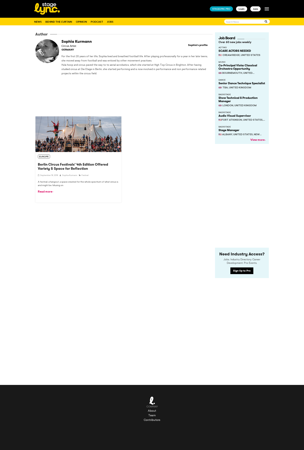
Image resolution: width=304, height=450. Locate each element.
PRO (221, 8)
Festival (85, 175)
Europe (44, 157)
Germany (67, 50)
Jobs (110, 21)
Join (255, 8)
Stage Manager (228, 130)
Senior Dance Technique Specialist (241, 83)
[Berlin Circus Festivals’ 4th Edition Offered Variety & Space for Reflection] (78, 134)
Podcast (97, 21)
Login (242, 8)
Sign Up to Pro (242, 271)
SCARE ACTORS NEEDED (234, 51)
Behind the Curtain (58, 21)
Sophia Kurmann (76, 41)
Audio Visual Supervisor (234, 116)
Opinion (81, 21)
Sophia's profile (198, 45)
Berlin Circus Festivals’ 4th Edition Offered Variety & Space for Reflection (73, 166)
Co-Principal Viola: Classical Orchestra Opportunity (237, 67)
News (38, 21)
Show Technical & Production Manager (238, 99)
